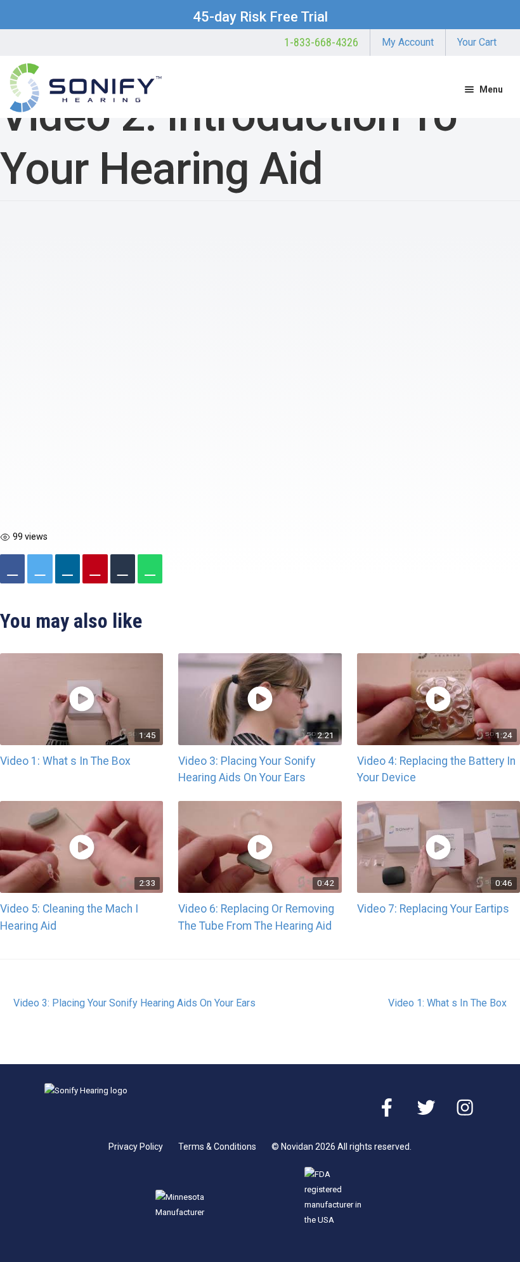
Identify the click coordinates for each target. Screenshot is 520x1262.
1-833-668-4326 (321, 42)
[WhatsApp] (150, 568)
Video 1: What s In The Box (65, 761)
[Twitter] (39, 568)
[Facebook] (12, 568)
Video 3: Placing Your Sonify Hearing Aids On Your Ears (134, 1003)
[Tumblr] (122, 568)
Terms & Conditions (217, 1147)
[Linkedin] (67, 568)
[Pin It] (94, 568)
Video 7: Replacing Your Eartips (433, 908)
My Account (408, 42)
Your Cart (477, 42)
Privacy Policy (135, 1147)
